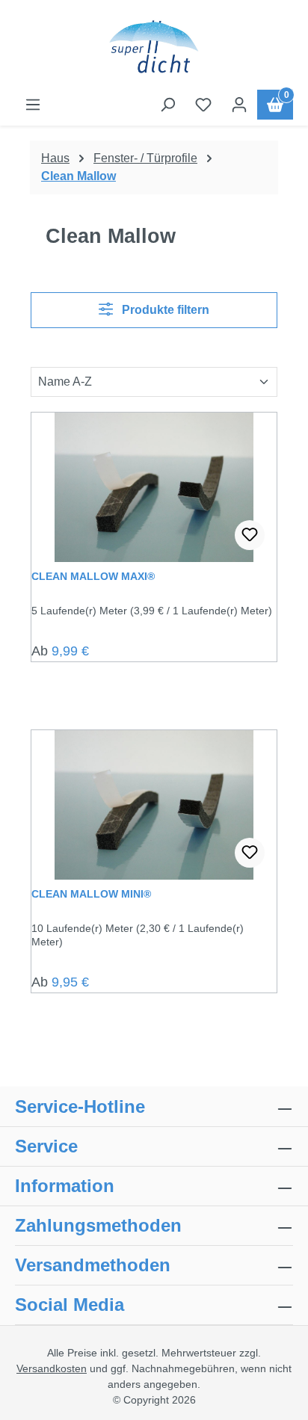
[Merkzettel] (203, 105)
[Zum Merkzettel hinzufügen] (250, 535)
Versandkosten (51, 1368)
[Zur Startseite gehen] (154, 48)
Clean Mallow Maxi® (93, 576)
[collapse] (285, 1225)
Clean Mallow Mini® (91, 894)
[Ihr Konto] (239, 105)
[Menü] (33, 105)
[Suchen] (167, 105)
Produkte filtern (164, 309)
